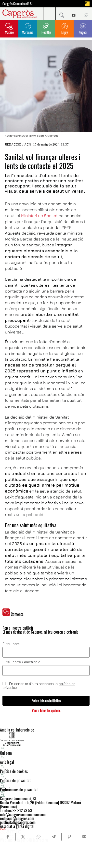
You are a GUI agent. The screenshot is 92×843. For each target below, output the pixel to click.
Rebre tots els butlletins (46, 700)
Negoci (83, 32)
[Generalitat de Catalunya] (46, 739)
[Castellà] (74, 13)
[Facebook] (7, 837)
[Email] (84, 836)
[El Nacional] (87, 3)
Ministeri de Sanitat (39, 215)
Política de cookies (14, 771)
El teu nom (11, 644)
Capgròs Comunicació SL (17, 3)
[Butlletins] (86, 13)
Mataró (9, 32)
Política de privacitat (15, 780)
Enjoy (64, 32)
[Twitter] (23, 836)
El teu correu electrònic (21, 662)
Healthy (46, 32)
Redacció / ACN (18, 144)
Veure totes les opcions (46, 710)
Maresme (27, 32)
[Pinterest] (69, 837)
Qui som (6, 753)
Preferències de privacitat (19, 789)
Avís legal (7, 762)
